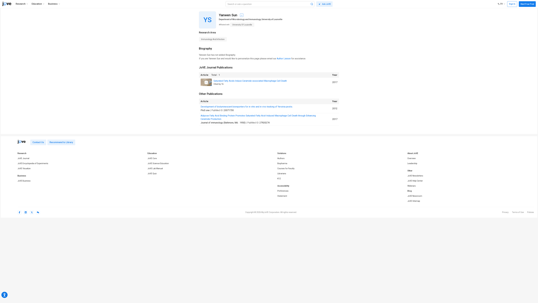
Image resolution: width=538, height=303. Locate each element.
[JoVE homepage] (22, 142)
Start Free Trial (527, 4)
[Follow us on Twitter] (32, 212)
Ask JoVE (326, 4)
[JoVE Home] (6, 4)
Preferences (282, 191)
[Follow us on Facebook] (19, 212)
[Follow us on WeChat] (38, 212)
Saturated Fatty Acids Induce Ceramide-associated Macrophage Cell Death (250, 81)
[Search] (311, 4)
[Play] (206, 82)
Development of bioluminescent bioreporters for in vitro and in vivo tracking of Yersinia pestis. (247, 106)
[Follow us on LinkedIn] (26, 212)
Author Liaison (284, 58)
